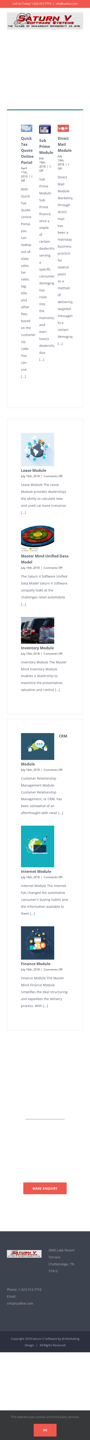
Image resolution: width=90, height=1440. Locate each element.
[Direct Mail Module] (63, 128)
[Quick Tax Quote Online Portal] (26, 128)
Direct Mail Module (65, 144)
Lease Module (33, 470)
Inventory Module (37, 647)
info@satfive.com (67, 4)
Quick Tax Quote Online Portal (27, 150)
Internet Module (36, 871)
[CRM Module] (37, 746)
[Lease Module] (37, 449)
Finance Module (35, 963)
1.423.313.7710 (30, 1289)
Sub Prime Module (46, 146)
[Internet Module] (37, 846)
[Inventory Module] (37, 630)
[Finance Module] (37, 943)
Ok (45, 1430)
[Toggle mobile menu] (81, 31)
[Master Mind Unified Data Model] (37, 538)
